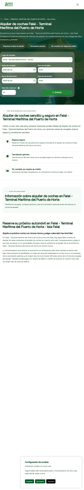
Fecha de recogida (8, 65)
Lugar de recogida (8, 55)
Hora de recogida (44, 65)
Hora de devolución (45, 76)
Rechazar (40, 481)
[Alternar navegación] (77, 4)
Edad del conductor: (9, 88)
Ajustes (51, 481)
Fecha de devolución (9, 76)
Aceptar (29, 481)
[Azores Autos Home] (9, 4)
